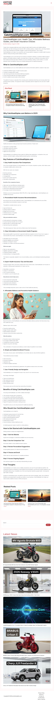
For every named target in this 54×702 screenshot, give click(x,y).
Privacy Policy (41, 693)
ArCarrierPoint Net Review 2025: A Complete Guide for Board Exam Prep (15, 104)
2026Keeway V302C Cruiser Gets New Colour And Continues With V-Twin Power (21, 595)
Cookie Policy (41, 697)
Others (5, 506)
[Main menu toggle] (51, 3)
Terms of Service (41, 699)
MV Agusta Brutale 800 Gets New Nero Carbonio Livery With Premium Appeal (20, 564)
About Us (41, 694)
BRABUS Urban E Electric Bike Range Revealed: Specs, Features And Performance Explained (23, 655)
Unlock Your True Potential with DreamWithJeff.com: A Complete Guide (37, 105)
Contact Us (41, 696)
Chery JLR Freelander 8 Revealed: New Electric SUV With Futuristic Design (19, 685)
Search (4, 522)
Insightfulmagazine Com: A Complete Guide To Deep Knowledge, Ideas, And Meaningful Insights (24, 625)
